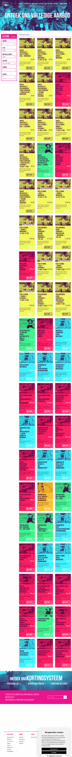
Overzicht (21, 737)
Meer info (29, 68)
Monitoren (35, 3)
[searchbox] (3, 69)
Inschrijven (65, 697)
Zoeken (69, 3)
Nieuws (20, 3)
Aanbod (15, 3)
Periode (4, 67)
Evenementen (27, 3)
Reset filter (13, 36)
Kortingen (21, 741)
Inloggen (64, 3)
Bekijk (48, 211)
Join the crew (48, 3)
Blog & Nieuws (10, 737)
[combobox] (9, 70)
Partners (9, 739)
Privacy (8, 745)
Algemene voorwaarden (10, 750)
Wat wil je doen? (7, 54)
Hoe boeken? (21, 739)
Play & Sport (5, 4)
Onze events (34, 737)
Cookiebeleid (10, 747)
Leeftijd (4, 60)
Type (3, 47)
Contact (56, 3)
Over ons (41, 3)
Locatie (4, 74)
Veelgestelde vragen (10, 742)
